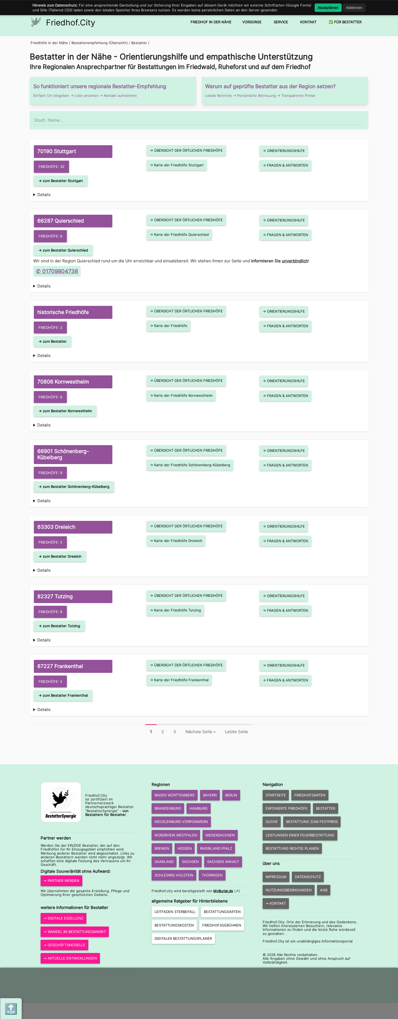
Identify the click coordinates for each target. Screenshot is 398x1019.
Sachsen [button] (190, 861)
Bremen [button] (162, 848)
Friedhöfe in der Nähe (49, 43)
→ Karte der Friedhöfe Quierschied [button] (179, 234)
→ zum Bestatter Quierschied (63, 250)
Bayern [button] (210, 795)
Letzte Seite (236, 731)
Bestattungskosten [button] (174, 925)
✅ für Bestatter (345, 22)
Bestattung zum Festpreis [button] (312, 821)
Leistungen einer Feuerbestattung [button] (300, 835)
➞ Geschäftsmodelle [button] (64, 945)
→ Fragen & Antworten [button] (285, 165)
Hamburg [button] (199, 808)
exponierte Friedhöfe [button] (287, 808)
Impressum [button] (276, 877)
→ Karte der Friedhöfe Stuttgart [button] (177, 165)
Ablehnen (354, 7)
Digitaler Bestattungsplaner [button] (183, 938)
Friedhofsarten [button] (309, 795)
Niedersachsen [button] (220, 835)
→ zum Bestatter (52, 341)
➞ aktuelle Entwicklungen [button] (70, 958)
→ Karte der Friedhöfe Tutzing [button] (175, 610)
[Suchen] (363, 117)
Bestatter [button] (325, 808)
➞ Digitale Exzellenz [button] (63, 918)
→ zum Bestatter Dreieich (59, 556)
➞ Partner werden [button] (61, 880)
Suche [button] (272, 821)
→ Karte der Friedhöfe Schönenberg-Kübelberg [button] (190, 465)
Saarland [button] (164, 861)
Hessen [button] (185, 848)
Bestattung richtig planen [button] (292, 848)
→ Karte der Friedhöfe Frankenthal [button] (179, 680)
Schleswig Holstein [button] (174, 875)
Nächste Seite (200, 731)
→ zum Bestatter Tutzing (59, 626)
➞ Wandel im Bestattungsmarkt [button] (75, 931)
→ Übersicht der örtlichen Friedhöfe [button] (186, 150)
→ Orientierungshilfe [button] (284, 150)
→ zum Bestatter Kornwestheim (65, 411)
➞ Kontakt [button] (276, 903)
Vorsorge (252, 22)
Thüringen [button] (212, 875)
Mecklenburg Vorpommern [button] (181, 821)
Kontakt (308, 22)
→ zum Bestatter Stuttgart (60, 180)
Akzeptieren (328, 7)
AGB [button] (323, 890)
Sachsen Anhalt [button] (223, 861)
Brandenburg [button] (168, 808)
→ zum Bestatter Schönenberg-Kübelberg (73, 486)
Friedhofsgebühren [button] (221, 925)
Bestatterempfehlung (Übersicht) (99, 43)
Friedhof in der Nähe (211, 22)
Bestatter (139, 43)
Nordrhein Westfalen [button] (176, 835)
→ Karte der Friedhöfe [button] (168, 325)
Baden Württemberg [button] (175, 795)
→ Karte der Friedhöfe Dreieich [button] (176, 540)
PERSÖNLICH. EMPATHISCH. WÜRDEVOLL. (198, 291)
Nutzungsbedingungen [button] (289, 890)
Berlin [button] (231, 795)
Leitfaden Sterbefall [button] (175, 911)
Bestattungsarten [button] (222, 911)
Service (281, 22)
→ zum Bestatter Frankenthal (63, 695)
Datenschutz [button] (308, 877)
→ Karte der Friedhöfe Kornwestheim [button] (181, 395)
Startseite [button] (276, 795)
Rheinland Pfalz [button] (216, 848)
